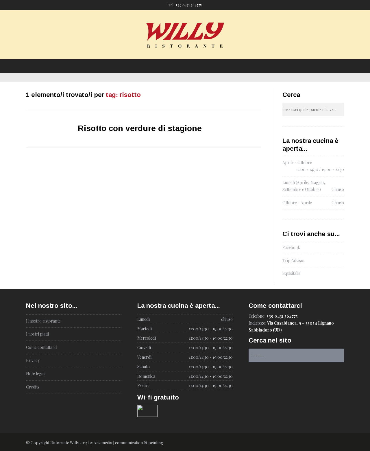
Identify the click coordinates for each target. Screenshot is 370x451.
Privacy (33, 360)
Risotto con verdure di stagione (140, 128)
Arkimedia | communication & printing (128, 443)
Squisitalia (291, 273)
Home (125, 54)
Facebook (291, 247)
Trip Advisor (293, 260)
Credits (32, 387)
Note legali (35, 373)
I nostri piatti (194, 54)
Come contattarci (230, 54)
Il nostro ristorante (157, 54)
